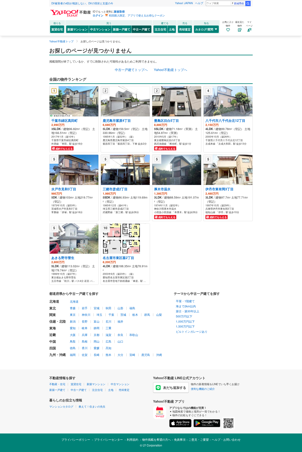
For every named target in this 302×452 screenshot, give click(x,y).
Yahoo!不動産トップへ (170, 69)
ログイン (98, 15)
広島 (108, 341)
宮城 (96, 308)
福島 (132, 308)
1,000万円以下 (185, 321)
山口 (120, 341)
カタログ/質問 (204, 29)
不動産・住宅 (57, 384)
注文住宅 (160, 29)
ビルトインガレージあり (191, 331)
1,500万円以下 (185, 326)
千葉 (111, 315)
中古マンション (100, 29)
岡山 (96, 341)
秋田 (108, 308)
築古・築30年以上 (187, 311)
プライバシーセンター (108, 439)
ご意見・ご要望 (199, 439)
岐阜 (85, 328)
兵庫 (85, 335)
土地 (172, 29)
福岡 (73, 355)
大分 (120, 355)
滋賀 (108, 335)
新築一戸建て (121, 29)
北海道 (74, 301)
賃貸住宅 (57, 29)
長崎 (96, 355)
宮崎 (132, 355)
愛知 (73, 328)
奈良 (120, 335)
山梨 (159, 315)
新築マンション (77, 29)
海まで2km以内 (186, 306)
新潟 (73, 321)
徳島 (73, 348)
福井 (120, 321)
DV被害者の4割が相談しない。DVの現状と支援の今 (82, 3)
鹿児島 (145, 355)
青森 (73, 308)
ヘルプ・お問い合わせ (226, 439)
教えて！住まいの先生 (92, 406)
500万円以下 (184, 316)
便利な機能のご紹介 (203, 389)
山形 (120, 308)
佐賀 (85, 355)
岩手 (85, 308)
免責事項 (180, 439)
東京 (73, 315)
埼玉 (99, 315)
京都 (96, 335)
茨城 (123, 315)
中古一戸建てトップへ (131, 69)
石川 (108, 321)
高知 (108, 348)
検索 (248, 3)
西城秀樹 (239, 3)
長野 (85, 321)
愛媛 (96, 348)
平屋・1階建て (185, 301)
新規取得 (119, 11)
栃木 (135, 315)
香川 (85, 348)
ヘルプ (199, 3)
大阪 (73, 335)
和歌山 (133, 335)
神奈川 (86, 315)
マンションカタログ (61, 406)
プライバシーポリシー (75, 439)
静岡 (96, 328)
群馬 (147, 315)
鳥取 (73, 341)
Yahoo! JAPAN (184, 3)
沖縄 (159, 355)
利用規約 (132, 439)
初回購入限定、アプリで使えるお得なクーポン (137, 15)
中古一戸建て (141, 29)
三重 (108, 328)
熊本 (108, 355)
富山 (96, 321)
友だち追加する (174, 387)
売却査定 (185, 29)
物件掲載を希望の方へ (156, 439)
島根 (85, 341)
